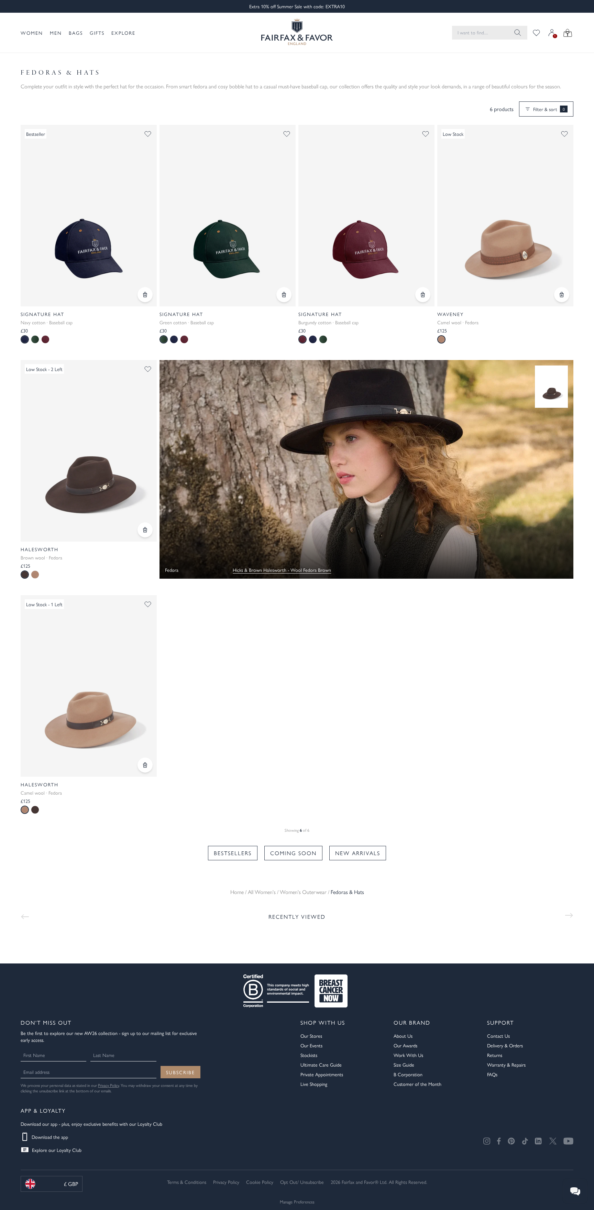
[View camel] (35, 574)
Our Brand (412, 1022)
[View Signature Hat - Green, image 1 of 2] (228, 215)
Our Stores (311, 1035)
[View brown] (35, 810)
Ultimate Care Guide (321, 1064)
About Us (403, 1035)
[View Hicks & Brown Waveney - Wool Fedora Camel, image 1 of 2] (505, 215)
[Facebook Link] (499, 1141)
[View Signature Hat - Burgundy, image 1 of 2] (366, 215)
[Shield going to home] (297, 32)
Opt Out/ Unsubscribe (302, 1181)
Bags (76, 32)
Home (237, 892)
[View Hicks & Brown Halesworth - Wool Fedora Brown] (551, 387)
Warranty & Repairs (506, 1064)
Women (32, 32)
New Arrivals (357, 853)
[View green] (35, 339)
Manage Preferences (297, 1201)
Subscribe (180, 1072)
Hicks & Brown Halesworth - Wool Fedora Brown (282, 569)
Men (56, 32)
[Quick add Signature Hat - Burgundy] (422, 294)
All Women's (262, 892)
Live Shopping (313, 1083)
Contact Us (498, 1035)
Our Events (311, 1045)
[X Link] (553, 1141)
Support (500, 1022)
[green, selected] (164, 339)
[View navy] (174, 339)
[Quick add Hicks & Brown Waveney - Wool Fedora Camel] (561, 294)
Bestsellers (233, 853)
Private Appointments (321, 1074)
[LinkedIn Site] (538, 1141)
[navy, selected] (25, 339)
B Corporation (408, 1074)
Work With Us (408, 1054)
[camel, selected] (441, 339)
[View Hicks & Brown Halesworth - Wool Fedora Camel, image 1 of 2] (89, 686)
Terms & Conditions (186, 1181)
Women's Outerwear (303, 892)
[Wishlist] (536, 32)
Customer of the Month (417, 1083)
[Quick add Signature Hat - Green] (284, 294)
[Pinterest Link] (511, 1141)
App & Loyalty (43, 1110)
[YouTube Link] (568, 1141)
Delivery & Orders (505, 1045)
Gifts (97, 32)
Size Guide (404, 1064)
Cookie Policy (259, 1181)
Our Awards (405, 1045)
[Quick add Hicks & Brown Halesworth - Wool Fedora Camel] (145, 765)
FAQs (492, 1074)
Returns (494, 1054)
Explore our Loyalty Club (56, 1149)
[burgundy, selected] (302, 339)
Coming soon (293, 853)
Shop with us (322, 1022)
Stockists (308, 1054)
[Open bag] (567, 32)
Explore (123, 32)
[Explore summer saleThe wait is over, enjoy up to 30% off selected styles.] (366, 469)
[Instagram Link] (486, 1141)
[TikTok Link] (525, 1141)
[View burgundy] (45, 339)
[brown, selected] (25, 574)
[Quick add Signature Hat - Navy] (145, 294)
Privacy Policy (108, 1085)
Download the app (50, 1136)
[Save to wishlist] (147, 133)
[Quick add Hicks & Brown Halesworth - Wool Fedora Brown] (145, 529)
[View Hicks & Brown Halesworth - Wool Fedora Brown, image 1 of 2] (89, 451)
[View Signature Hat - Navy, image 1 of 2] (89, 215)
